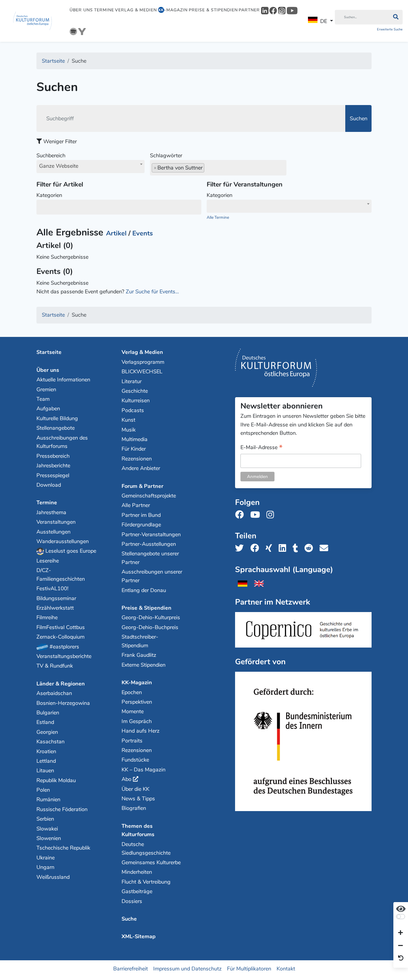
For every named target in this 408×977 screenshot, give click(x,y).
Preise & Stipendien (213, 10)
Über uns (81, 10)
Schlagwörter (166, 155)
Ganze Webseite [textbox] (58, 165)
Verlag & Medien (136, 10)
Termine (104, 10)
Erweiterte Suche (390, 29)
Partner (249, 10)
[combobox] (90, 166)
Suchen (358, 118)
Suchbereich (57, 160)
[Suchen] (396, 17)
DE (324, 21)
